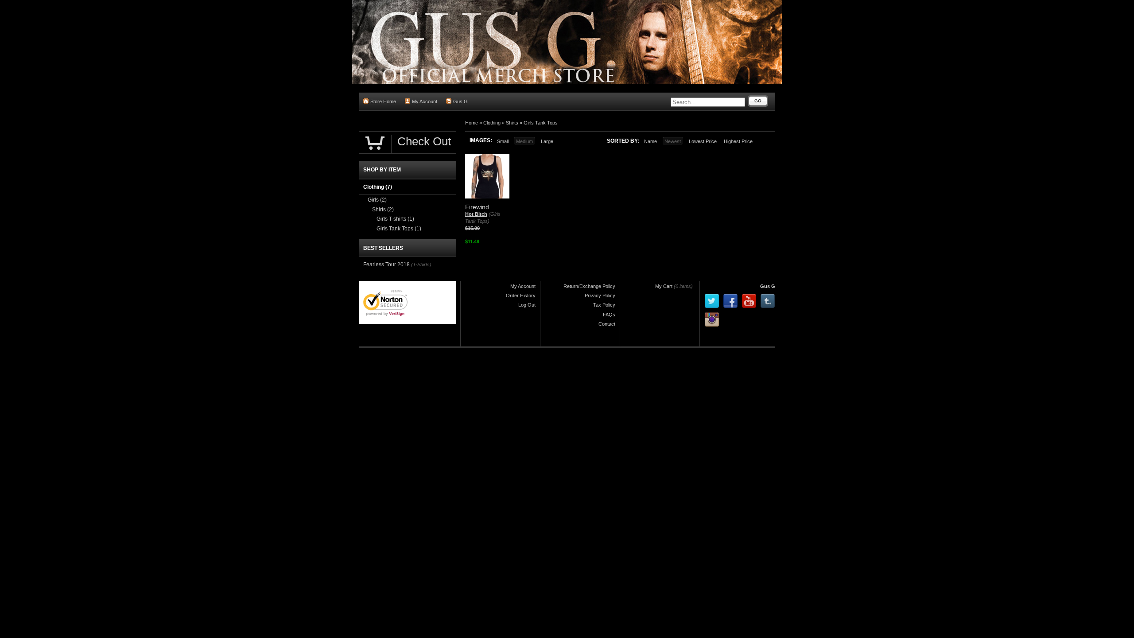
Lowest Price (703, 141)
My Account (424, 101)
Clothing (492, 122)
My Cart (663, 286)
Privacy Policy (600, 295)
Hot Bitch (476, 214)
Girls (377, 200)
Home (471, 122)
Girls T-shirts (395, 219)
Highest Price (738, 141)
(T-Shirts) (421, 264)
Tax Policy (604, 304)
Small (503, 141)
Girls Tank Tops (541, 122)
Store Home (383, 101)
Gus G (460, 101)
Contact (606, 324)
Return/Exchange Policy (589, 286)
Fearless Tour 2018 (386, 264)
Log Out (527, 304)
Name (650, 141)
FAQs (609, 314)
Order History (521, 295)
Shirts (512, 122)
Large (547, 141)
